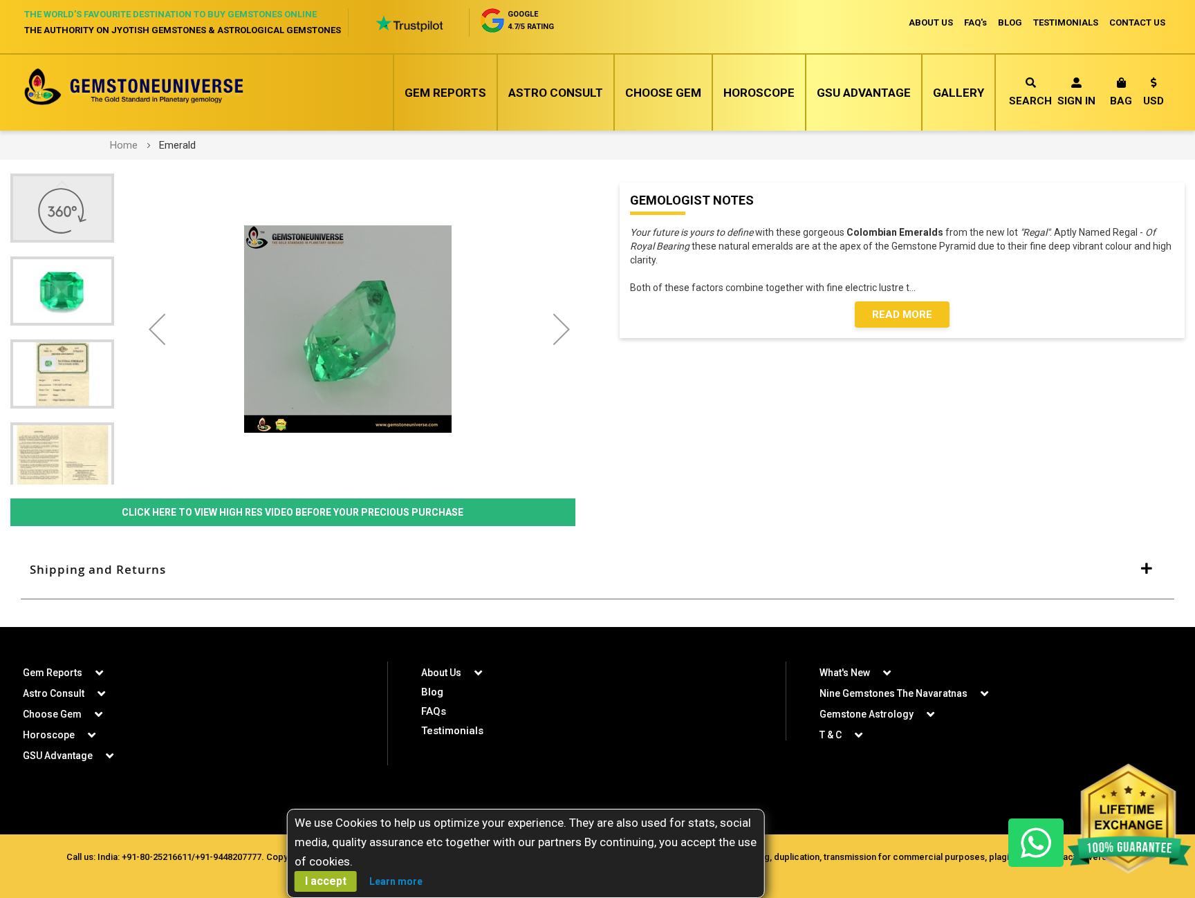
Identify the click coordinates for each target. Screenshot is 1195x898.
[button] (1153, 94)
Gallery (958, 93)
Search (1030, 101)
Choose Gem (663, 93)
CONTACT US (1137, 22)
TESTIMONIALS (1065, 22)
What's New (844, 672)
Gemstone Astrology (866, 714)
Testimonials (452, 730)
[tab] (597, 569)
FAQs (433, 711)
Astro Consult (555, 93)
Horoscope (759, 93)
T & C (830, 734)
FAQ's (975, 22)
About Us (441, 672)
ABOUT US (931, 22)
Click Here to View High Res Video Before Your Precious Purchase (292, 512)
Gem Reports (445, 93)
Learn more (396, 881)
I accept (325, 881)
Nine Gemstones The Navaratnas (893, 693)
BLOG (1010, 22)
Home (124, 145)
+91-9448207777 (228, 857)
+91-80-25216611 (157, 857)
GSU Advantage (864, 93)
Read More (902, 314)
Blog (432, 692)
